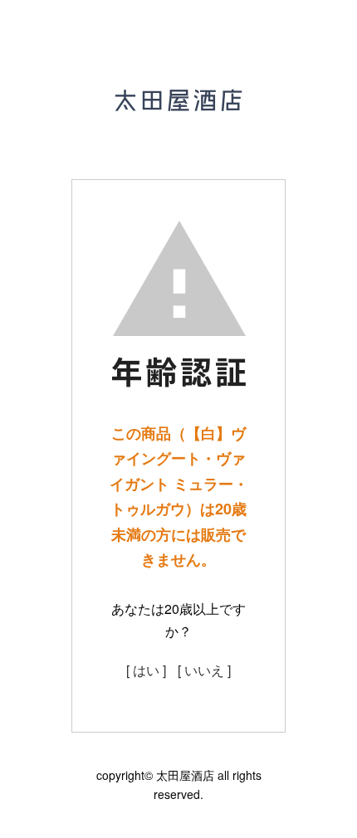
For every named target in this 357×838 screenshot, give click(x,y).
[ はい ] (146, 670)
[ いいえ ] (204, 670)
